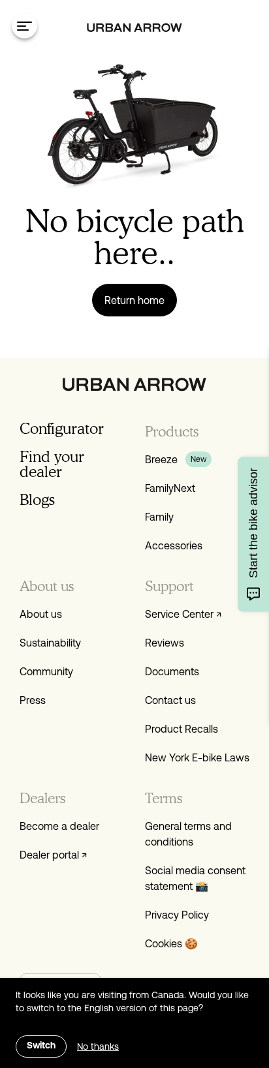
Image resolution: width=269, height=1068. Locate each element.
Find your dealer (52, 464)
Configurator (62, 428)
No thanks (98, 1046)
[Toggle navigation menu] (24, 25)
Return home (134, 300)
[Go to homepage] (134, 28)
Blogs (37, 499)
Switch (41, 1046)
